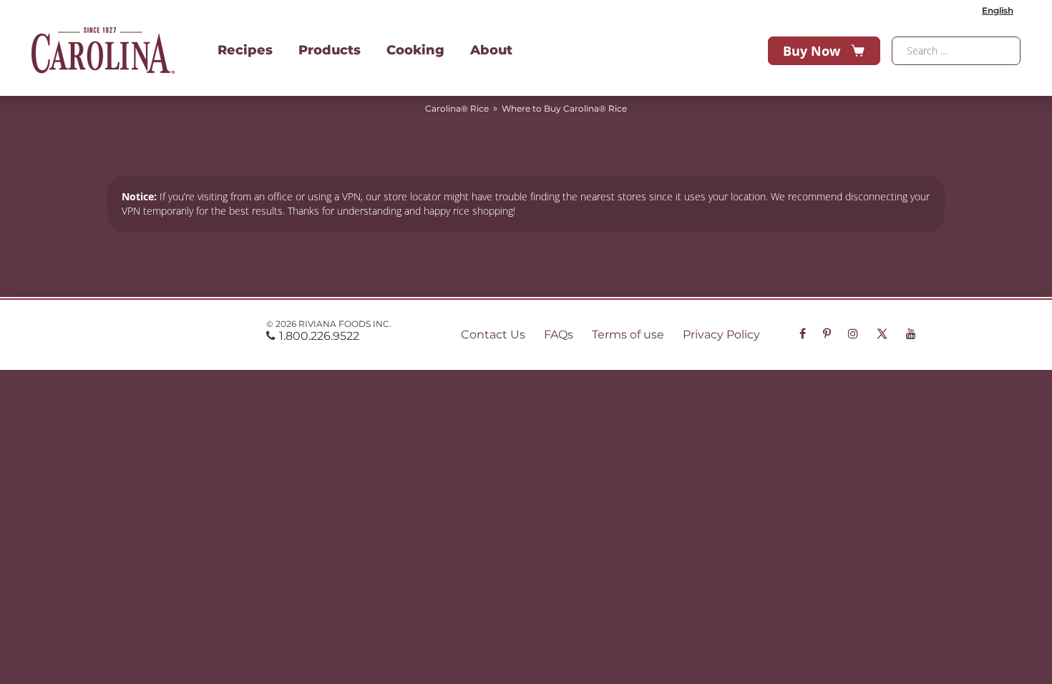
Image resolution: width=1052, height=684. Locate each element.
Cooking (415, 50)
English (997, 10)
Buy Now (811, 50)
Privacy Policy (721, 334)
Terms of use (628, 334)
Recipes (245, 50)
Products (329, 50)
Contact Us (493, 334)
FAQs (558, 334)
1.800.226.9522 (319, 336)
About (491, 50)
